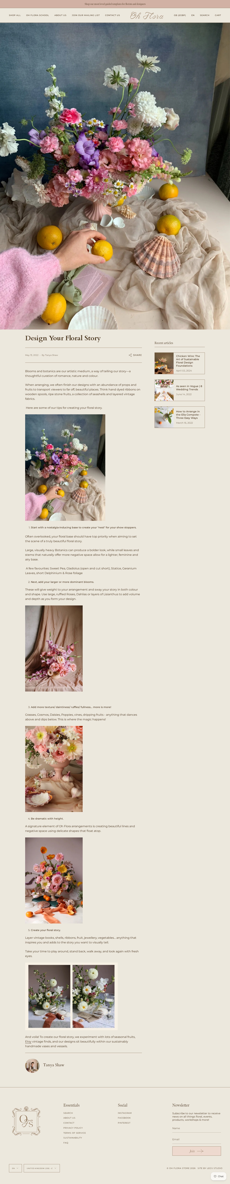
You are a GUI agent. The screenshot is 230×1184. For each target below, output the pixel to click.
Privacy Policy (73, 1128)
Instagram (125, 1113)
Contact (68, 1123)
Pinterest (124, 1123)
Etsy (28, 1041)
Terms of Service (74, 1133)
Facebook (124, 1118)
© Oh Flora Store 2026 (181, 1168)
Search (68, 1113)
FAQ (65, 1143)
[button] (15, 15)
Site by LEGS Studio (210, 1168)
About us (69, 1118)
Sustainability (72, 1137)
